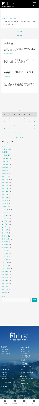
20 (34, 125)
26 (29, 129)
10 (19, 122)
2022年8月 (5, 274)
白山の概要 (24, 354)
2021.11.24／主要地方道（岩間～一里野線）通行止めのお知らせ (19, 61)
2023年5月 (5, 254)
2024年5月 (5, 224)
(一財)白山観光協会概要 (27, 379)
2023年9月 (5, 242)
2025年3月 (5, 200)
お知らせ (5, 76)
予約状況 (4, 376)
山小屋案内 (25, 364)
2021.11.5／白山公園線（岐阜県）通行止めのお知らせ (19, 49)
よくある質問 (6, 382)
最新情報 (4, 18)
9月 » (21, 137)
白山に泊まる (6, 370)
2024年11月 (5, 206)
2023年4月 (5, 257)
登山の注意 (24, 349)
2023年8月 (5, 245)
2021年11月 (5, 292)
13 (34, 122)
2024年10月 (5, 209)
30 (14, 132)
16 (14, 125)
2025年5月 (5, 194)
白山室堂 (4, 372)
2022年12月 (5, 263)
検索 (3, 296)
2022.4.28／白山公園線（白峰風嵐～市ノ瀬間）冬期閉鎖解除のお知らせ (19, 84)
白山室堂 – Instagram (27, 372)
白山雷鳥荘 (5, 374)
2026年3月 (5, 173)
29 (9, 132)
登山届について (25, 351)
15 (9, 125)
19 (29, 125)
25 (24, 129)
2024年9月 (5, 212)
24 (19, 129)
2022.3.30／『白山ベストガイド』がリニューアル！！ (19, 72)
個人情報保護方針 (25, 383)
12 (29, 122)
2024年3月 (5, 230)
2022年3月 (5, 289)
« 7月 (17, 137)
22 (9, 129)
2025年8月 (5, 185)
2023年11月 (5, 236)
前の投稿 (19, 31)
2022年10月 (5, 269)
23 (14, 129)
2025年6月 (5, 191)
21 (4, 129)
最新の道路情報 (6, 53)
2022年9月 (5, 271)
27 (34, 129)
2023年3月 (5, 260)
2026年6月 (5, 165)
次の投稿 (19, 35)
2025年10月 (5, 179)
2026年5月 (5, 167)
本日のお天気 (12, 18)
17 (19, 125)
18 (24, 125)
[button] (29, 4)
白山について (24, 347)
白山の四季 (25, 358)
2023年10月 (5, 239)
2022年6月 (5, 280)
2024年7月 (5, 218)
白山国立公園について (29, 356)
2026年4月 (5, 170)
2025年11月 (5, 176)
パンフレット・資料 (26, 366)
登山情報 (23, 360)
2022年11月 (5, 266)
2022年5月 (5, 283)
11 (24, 122)
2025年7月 (5, 188)
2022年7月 (5, 277)
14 (4, 125)
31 (19, 132)
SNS (21, 370)
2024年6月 (5, 221)
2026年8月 (5, 159)
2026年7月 (5, 162)
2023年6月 (5, 251)
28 (4, 132)
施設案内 (4, 379)
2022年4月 (5, 286)
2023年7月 (5, 248)
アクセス (4, 387)
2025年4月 (5, 197)
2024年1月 (5, 233)
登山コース (25, 362)
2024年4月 (5, 227)
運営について (24, 376)
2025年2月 (5, 203)
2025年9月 (5, 182)
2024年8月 (5, 215)
